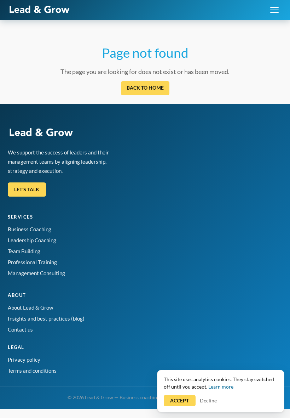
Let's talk (26, 189)
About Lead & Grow (30, 307)
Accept (179, 400)
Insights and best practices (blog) (46, 318)
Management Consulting (36, 273)
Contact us (20, 329)
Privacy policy (24, 359)
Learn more (220, 387)
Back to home (145, 88)
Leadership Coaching (32, 240)
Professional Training (32, 262)
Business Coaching (29, 229)
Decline (208, 400)
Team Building (24, 251)
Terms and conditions (32, 370)
